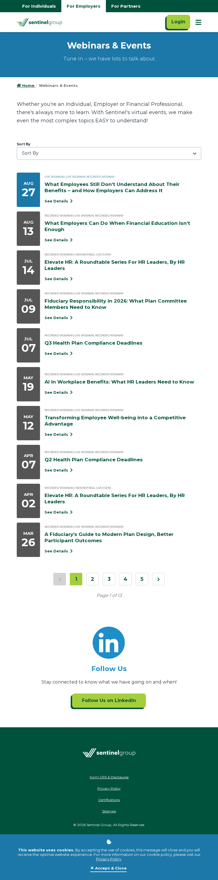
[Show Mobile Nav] (198, 22)
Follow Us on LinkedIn (109, 700)
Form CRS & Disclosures (109, 777)
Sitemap (109, 811)
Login (178, 21)
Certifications (109, 800)
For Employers (83, 6)
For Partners (126, 6)
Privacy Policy (108, 859)
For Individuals (39, 6)
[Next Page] (158, 579)
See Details (57, 201)
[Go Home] (39, 22)
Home (28, 85)
